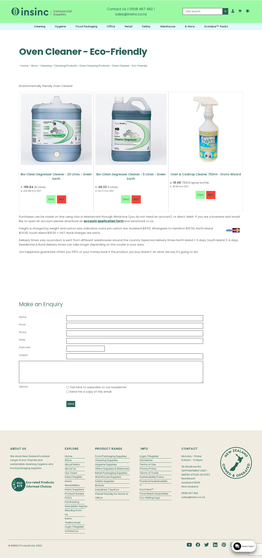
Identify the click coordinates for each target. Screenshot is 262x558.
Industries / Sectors (107, 489)
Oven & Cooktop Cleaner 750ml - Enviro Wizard (206, 174)
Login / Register (74, 527)
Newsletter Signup (75, 506)
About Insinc (72, 464)
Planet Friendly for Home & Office (111, 496)
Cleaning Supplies (106, 460)
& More (190, 26)
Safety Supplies (104, 481)
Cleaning (39, 26)
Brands (99, 485)
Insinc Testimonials (73, 520)
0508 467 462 (141, 9)
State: (22, 339)
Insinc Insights (73, 477)
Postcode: (24, 347)
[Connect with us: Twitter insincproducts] (207, 544)
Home (25, 65)
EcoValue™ (146, 489)
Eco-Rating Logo (150, 498)
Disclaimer (146, 460)
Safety (146, 26)
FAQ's (68, 498)
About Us (70, 469)
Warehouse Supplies (108, 477)
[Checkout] (248, 11)
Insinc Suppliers (74, 489)
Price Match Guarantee (154, 494)
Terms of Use (148, 464)
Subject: (23, 355)
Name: (23, 317)
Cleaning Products (65, 65)
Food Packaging (86, 26)
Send (71, 404)
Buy (61, 199)
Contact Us (116, 9)
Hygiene (60, 26)
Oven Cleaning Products (94, 65)
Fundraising (72, 502)
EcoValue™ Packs (216, 26)
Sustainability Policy (152, 477)
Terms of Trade (149, 473)
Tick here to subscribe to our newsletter (98, 387)
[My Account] (233, 11)
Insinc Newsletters (72, 483)
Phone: (23, 332)
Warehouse (167, 26)
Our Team (71, 473)
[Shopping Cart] (240, 11)
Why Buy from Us (73, 512)
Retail (128, 26)
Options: (24, 386)
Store (34, 65)
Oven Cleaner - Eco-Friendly (129, 65)
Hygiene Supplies (106, 464)
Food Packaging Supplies (111, 456)
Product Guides (74, 494)
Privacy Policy (148, 469)
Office (111, 26)
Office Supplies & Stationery (112, 469)
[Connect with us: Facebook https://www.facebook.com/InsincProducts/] (198, 544)
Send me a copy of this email (90, 392)
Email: (22, 324)
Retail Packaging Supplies (111, 473)
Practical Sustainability (153, 481)
